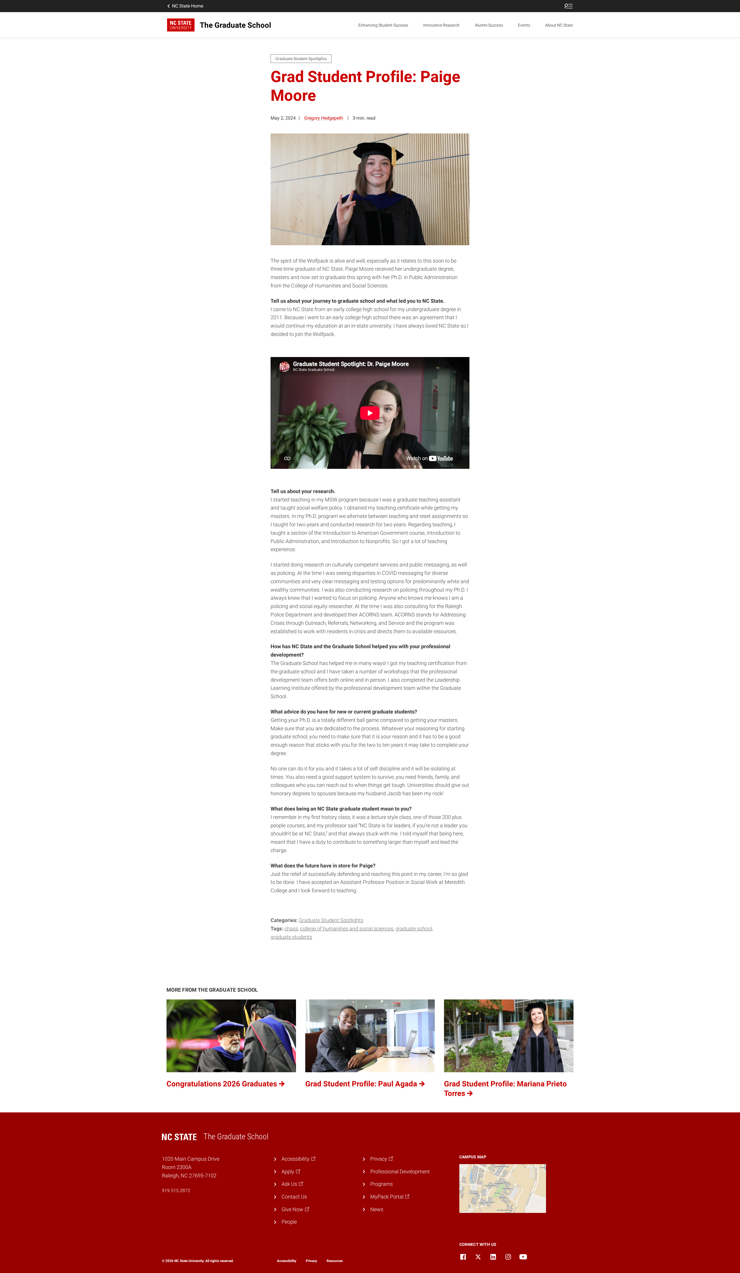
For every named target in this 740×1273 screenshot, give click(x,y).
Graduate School (413, 929)
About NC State (559, 25)
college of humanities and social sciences (346, 929)
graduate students (291, 937)
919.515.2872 (176, 1190)
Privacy (311, 1261)
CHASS (291, 929)
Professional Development (400, 1171)
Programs (381, 1184)
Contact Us (294, 1197)
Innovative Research (441, 25)
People (289, 1222)
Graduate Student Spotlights (331, 920)
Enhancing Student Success (383, 25)
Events (524, 25)
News (376, 1209)
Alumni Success (489, 25)
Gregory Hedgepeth (323, 118)
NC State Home (187, 6)
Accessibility (286, 1261)
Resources (335, 1261)
